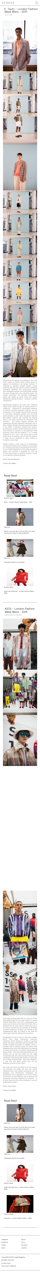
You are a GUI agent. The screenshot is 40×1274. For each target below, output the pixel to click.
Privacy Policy (6, 1263)
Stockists (24, 1245)
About (23, 1239)
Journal (23, 1248)
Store (23, 1242)
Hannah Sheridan (13, 459)
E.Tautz (22, 386)
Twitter (3, 1245)
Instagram (4, 1239)
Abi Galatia (12, 463)
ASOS (9, 1020)
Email (3, 1248)
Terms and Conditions (8, 1266)
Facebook (4, 1242)
